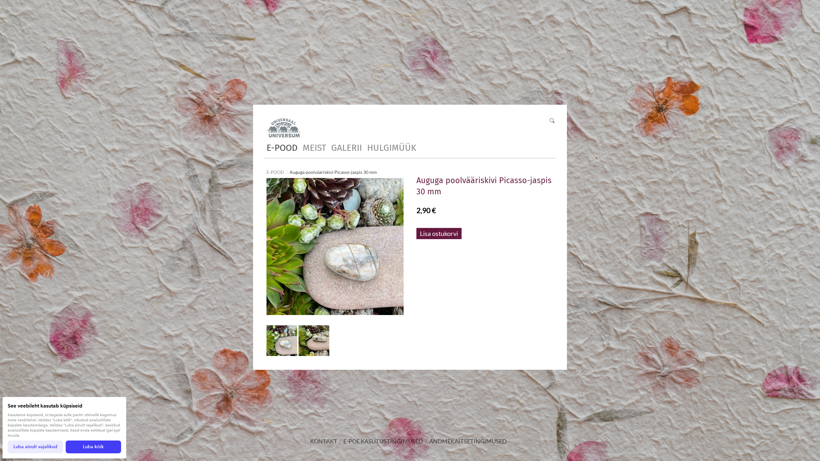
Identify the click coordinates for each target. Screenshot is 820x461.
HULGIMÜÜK (391, 147)
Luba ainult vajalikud (35, 446)
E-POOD (282, 147)
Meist (314, 147)
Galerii (346, 147)
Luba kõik (93, 446)
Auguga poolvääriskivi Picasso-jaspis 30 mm (333, 172)
